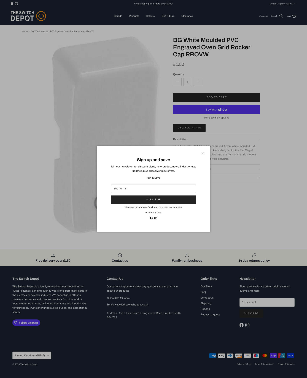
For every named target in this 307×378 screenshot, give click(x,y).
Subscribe (153, 199)
